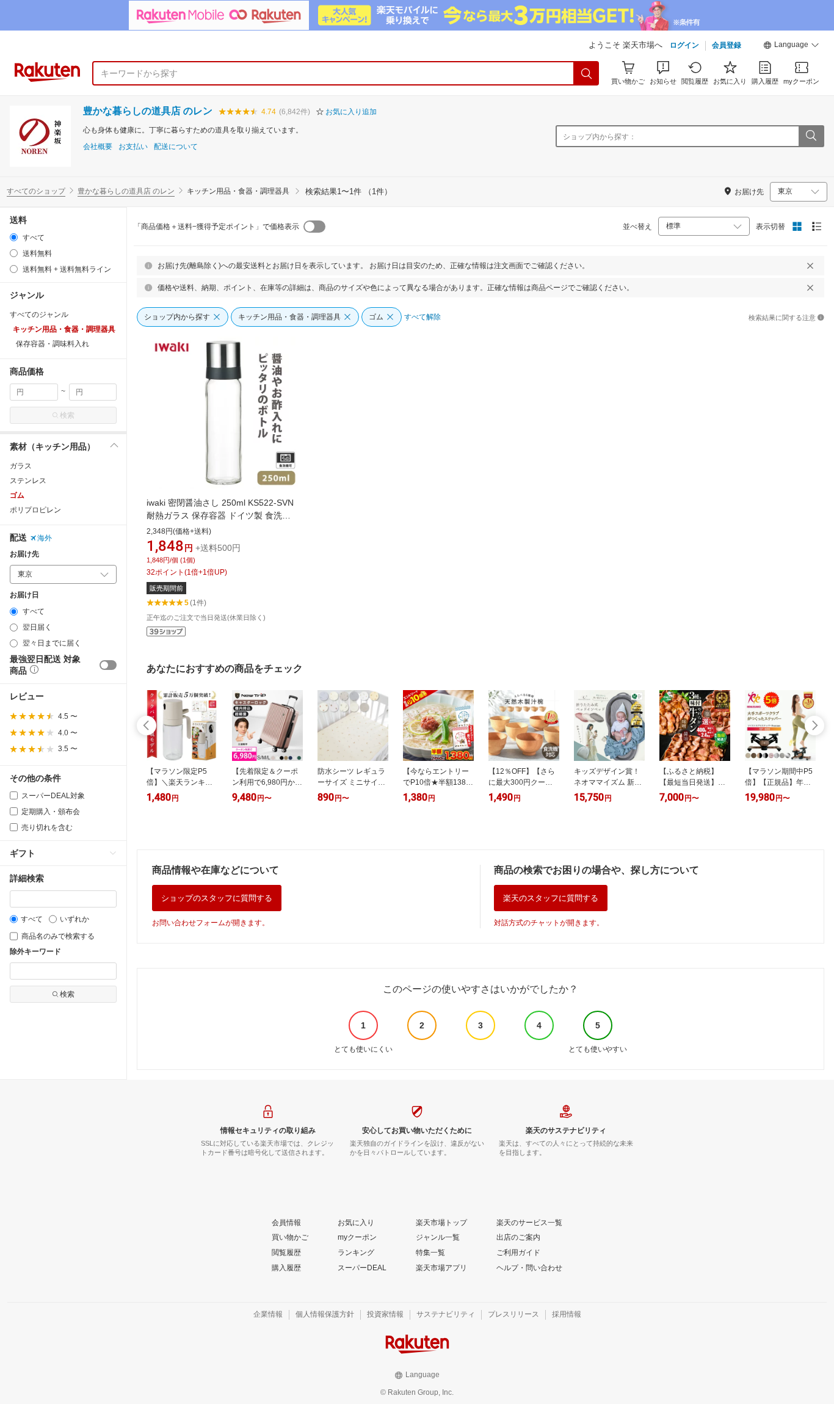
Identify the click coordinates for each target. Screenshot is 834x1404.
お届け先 (24, 554)
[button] (791, 46)
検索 (67, 415)
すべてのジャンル (39, 314)
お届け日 (24, 595)
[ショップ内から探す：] (811, 136)
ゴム (17, 495)
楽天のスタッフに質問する (550, 898)
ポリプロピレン (35, 510)
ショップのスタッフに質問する (216, 898)
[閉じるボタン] (810, 265)
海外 (44, 538)
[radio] (14, 237)
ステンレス (28, 480)
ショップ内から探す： (599, 137)
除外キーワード (35, 952)
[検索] (587, 73)
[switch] (108, 665)
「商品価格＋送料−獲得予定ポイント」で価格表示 (216, 226)
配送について (176, 147)
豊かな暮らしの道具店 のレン (147, 111)
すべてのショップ (36, 191)
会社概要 (97, 147)
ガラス (21, 466)
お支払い (133, 147)
